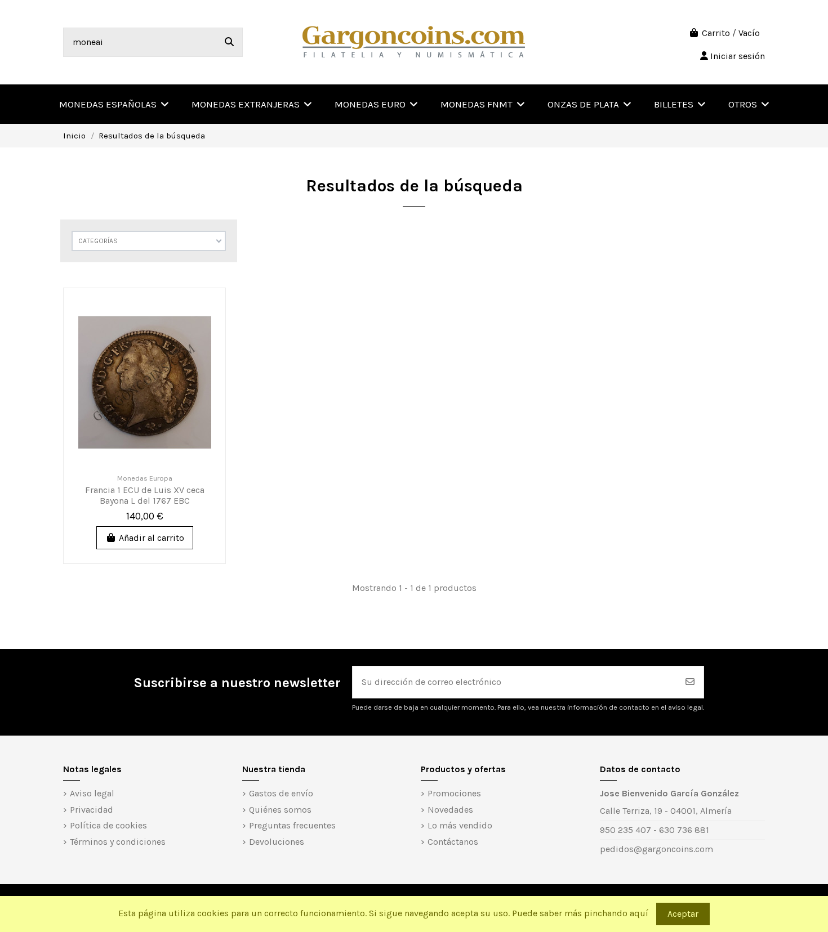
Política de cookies (108, 825)
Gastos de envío (281, 793)
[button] (749, 104)
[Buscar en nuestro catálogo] (229, 42)
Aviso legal (92, 793)
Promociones (454, 793)
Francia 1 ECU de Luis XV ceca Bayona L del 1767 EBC (144, 495)
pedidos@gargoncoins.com (656, 849)
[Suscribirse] (690, 682)
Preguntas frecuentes (292, 825)
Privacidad (91, 809)
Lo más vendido (460, 825)
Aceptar (682, 913)
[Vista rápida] (207, 335)
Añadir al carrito (151, 537)
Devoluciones (276, 841)
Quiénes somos (280, 809)
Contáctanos (453, 841)
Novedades (450, 809)
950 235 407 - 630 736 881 (654, 830)
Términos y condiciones (118, 841)
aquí (639, 913)
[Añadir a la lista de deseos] (207, 315)
